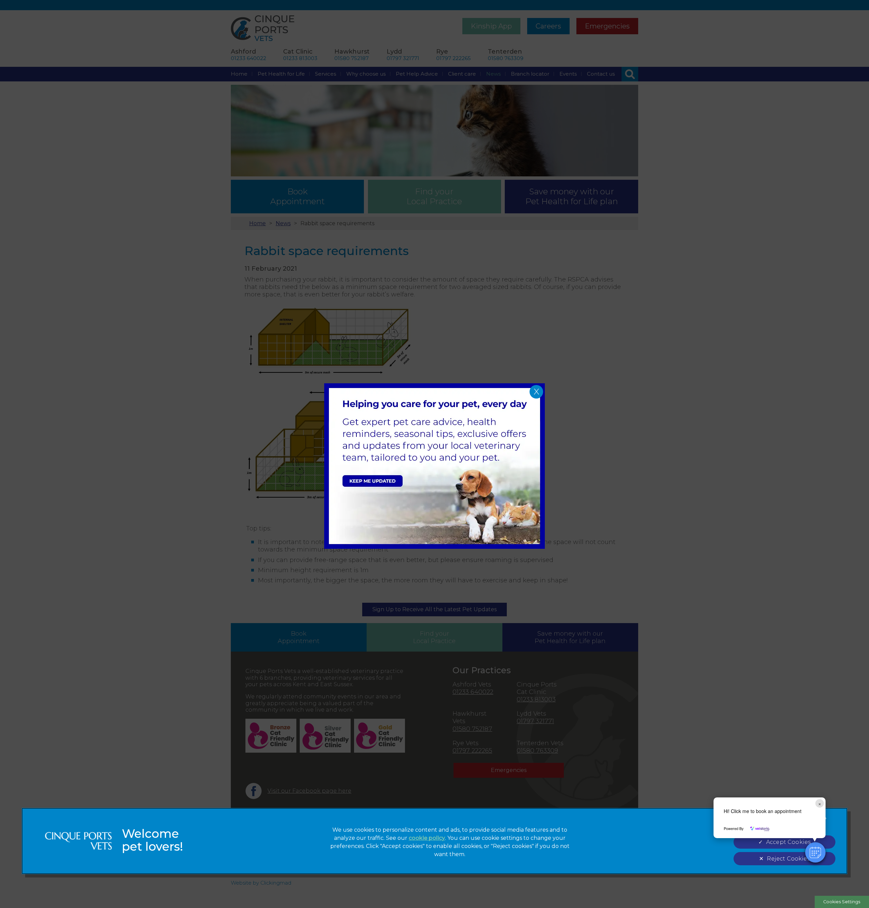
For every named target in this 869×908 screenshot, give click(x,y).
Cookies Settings (841, 901)
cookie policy (427, 838)
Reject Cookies (788, 858)
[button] (815, 852)
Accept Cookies (788, 842)
